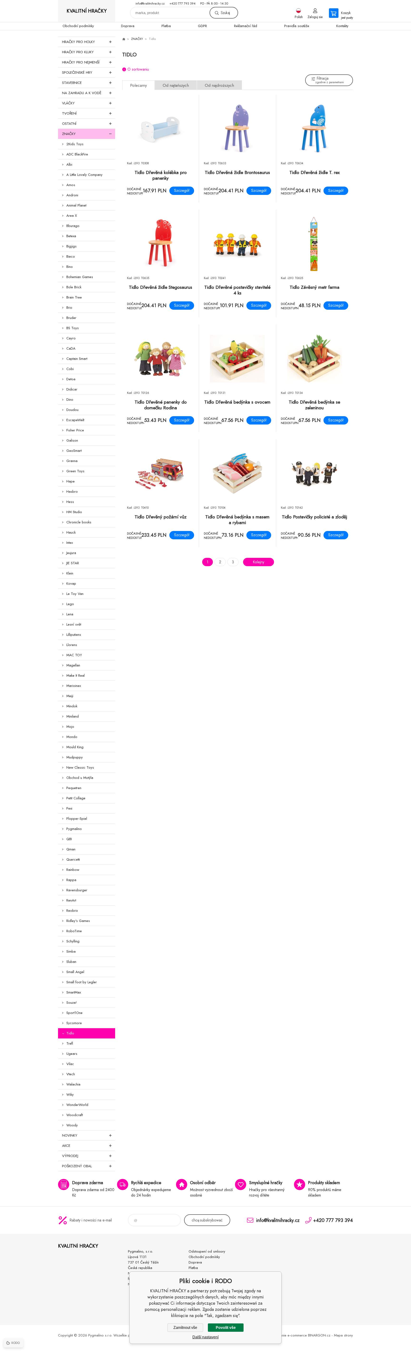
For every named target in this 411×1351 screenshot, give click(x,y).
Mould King (74, 747)
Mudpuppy (74, 757)
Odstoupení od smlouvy (207, 1251)
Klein (69, 573)
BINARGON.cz (319, 1335)
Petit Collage (75, 798)
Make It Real (75, 675)
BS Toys (72, 328)
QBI (69, 839)
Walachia (73, 1084)
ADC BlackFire (77, 154)
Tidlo (70, 1033)
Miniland (72, 716)
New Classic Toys (80, 767)
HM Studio (74, 512)
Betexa (71, 236)
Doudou (72, 409)
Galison (72, 440)
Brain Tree (74, 297)
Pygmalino (74, 828)
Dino (69, 399)
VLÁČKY (68, 103)
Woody (72, 1125)
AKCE (66, 1145)
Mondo (71, 736)
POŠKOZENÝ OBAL (77, 1166)
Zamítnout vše (185, 1328)
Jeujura (71, 552)
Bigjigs (71, 246)
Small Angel (75, 972)
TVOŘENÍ (69, 113)
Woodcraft (74, 1115)
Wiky (70, 1094)
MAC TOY (74, 655)
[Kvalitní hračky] (123, 39)
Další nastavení (205, 1337)
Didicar (71, 389)
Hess (70, 501)
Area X (71, 215)
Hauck (71, 532)
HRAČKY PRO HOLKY (78, 41)
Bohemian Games (79, 277)
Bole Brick (73, 287)
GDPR (202, 26)
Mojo (70, 726)
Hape (70, 481)
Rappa (71, 880)
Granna (72, 460)
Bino (69, 266)
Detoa (70, 379)
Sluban (71, 961)
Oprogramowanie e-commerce (283, 1335)
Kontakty (342, 26)
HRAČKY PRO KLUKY (78, 52)
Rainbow (72, 869)
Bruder (71, 317)
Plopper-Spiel (76, 818)
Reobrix (72, 910)
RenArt (71, 900)
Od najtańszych (176, 85)
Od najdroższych (219, 85)
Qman (70, 849)
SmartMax (73, 992)
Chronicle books (78, 522)
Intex (69, 542)
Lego (70, 604)
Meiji (69, 696)
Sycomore (74, 1023)
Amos (70, 185)
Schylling (72, 941)
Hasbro (72, 491)
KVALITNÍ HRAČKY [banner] (87, 11)
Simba (71, 951)
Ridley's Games (78, 920)
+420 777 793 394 (182, 3)
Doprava (127, 26)
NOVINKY (69, 1135)
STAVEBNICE (72, 82)
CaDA (70, 348)
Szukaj (225, 12)
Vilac (70, 1063)
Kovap (71, 583)
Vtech (70, 1074)
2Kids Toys (74, 144)
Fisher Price (75, 430)
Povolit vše (226, 1328)
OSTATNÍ (69, 123)
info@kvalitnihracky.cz (150, 3)
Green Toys (75, 471)
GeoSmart (74, 450)
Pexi (69, 808)
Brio (69, 307)
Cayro (71, 338)
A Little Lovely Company (84, 174)
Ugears (71, 1053)
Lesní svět (73, 624)
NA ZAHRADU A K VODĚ (81, 93)
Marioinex (73, 685)
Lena (69, 614)
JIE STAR (72, 563)
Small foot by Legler (81, 982)
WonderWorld (77, 1104)
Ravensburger (76, 890)
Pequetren (73, 788)
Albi (69, 164)
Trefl (69, 1043)
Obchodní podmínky (78, 26)
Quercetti (73, 859)
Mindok (71, 706)
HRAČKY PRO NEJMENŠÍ (80, 62)
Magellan (73, 665)
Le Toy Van (74, 593)
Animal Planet (76, 205)
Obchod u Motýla (79, 777)
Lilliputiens (73, 634)
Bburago (72, 225)
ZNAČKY (69, 133)
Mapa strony (343, 1335)
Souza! (71, 1002)
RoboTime (74, 931)
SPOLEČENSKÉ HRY (77, 72)
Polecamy (138, 85)
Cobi (70, 369)
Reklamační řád (245, 26)
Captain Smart (76, 358)
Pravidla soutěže (296, 26)
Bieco (70, 256)
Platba (166, 26)
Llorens (71, 644)
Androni (72, 195)
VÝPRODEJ (70, 1155)
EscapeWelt (75, 420)
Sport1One (74, 1012)
